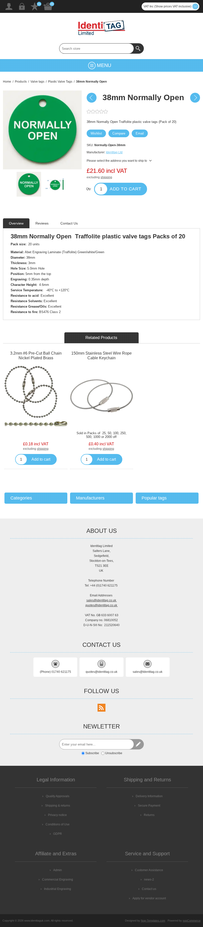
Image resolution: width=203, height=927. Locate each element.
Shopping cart (48, 6)
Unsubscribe (113, 753)
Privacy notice (57, 815)
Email (140, 133)
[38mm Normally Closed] (195, 98)
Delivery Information (149, 796)
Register (9, 6)
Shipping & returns (57, 805)
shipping (106, 177)
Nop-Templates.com (153, 920)
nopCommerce (192, 920)
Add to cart (125, 188)
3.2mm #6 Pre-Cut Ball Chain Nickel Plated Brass (36, 355)
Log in (22, 6)
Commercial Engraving (57, 879)
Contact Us (69, 223)
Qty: (88, 189)
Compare (118, 133)
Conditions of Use (58, 824)
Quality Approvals (57, 796)
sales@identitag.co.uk (101, 600)
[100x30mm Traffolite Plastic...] (92, 98)
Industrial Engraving (57, 889)
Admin (57, 870)
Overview (16, 223)
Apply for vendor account (149, 898)
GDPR (57, 834)
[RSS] (101, 708)
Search (139, 48)
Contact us (149, 889)
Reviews (42, 223)
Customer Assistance (149, 870)
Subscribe (92, 753)
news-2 (149, 879)
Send (139, 744)
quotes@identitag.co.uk (101, 605)
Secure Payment (149, 805)
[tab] (16, 223)
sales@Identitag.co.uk (147, 672)
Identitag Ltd (114, 152)
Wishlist (35, 6)
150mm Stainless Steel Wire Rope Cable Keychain (101, 355)
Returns (149, 815)
